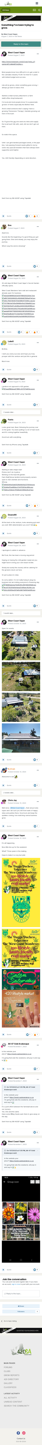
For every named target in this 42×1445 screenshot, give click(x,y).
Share (21, 1306)
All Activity (10, 1398)
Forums (8, 1367)
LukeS (11, 341)
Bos (9, 225)
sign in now (16, 1284)
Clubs (7, 1371)
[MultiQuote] (3, 216)
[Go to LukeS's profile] (4, 342)
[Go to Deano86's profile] (4, 516)
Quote (9, 216)
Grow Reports (11, 1375)
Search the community (16, 1406)
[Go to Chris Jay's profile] (4, 801)
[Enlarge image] (18, 295)
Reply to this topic (21, 44)
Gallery (8, 1383)
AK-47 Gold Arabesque (18, 1044)
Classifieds (10, 1387)
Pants (10, 419)
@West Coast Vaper (17, 808)
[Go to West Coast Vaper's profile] (4, 54)
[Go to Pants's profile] (4, 421)
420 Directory (11, 1379)
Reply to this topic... (13, 1294)
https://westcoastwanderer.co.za (19, 1054)
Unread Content (13, 1402)
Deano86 (12, 515)
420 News (18, 36)
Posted (16, 55)
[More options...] (37, 54)
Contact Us (21, 1439)
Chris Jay (12, 800)
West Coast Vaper (10, 34)
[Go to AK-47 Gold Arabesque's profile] (4, 1045)
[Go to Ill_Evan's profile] (4, 770)
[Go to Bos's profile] (4, 226)
